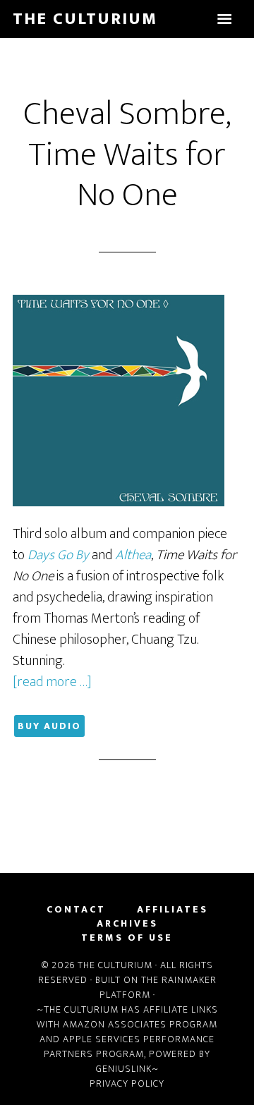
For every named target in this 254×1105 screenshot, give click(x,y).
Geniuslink (124, 1069)
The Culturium (85, 19)
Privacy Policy (127, 1083)
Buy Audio (49, 726)
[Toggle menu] (224, 19)
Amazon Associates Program (140, 1024)
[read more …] (52, 682)
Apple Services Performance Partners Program (129, 1046)
